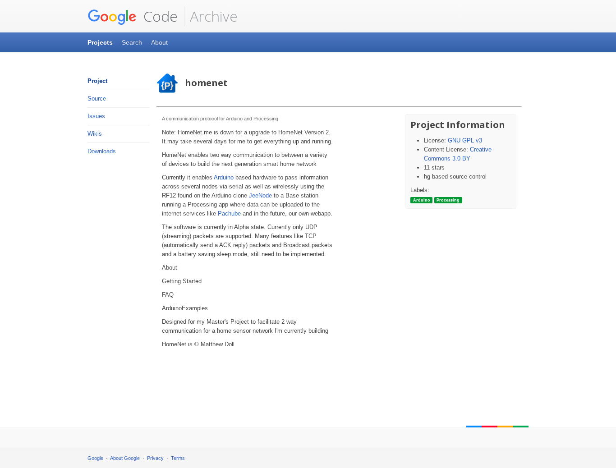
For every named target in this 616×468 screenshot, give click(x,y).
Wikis (94, 133)
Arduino (224, 177)
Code (159, 16)
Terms (178, 458)
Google (95, 458)
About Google (125, 458)
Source (96, 98)
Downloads (101, 151)
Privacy (155, 458)
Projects (100, 42)
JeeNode (260, 195)
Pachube (229, 213)
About (159, 42)
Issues (96, 116)
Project (97, 81)
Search (132, 42)
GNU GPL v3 (465, 140)
